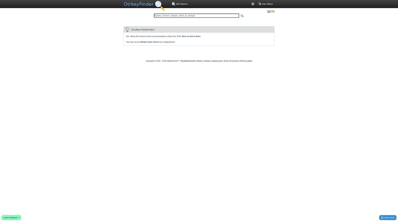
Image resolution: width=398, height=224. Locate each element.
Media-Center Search (150, 42)
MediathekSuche (188, 61)
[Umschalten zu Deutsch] (272, 11)
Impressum (217, 61)
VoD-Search (181, 4)
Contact (207, 61)
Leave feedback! (11, 218)
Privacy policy (246, 61)
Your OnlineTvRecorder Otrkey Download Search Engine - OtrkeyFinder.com (144, 5)
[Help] (253, 4)
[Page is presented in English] (269, 11)
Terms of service (231, 61)
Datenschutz (389, 218)
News (199, 61)
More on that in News (191, 36)
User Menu (267, 4)
